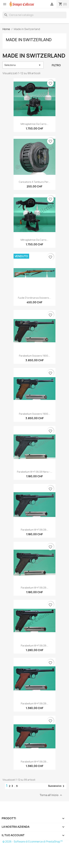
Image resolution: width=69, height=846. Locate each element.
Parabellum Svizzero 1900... (34, 355)
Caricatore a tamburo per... (34, 181)
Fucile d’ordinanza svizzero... (34, 297)
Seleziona (23, 65)
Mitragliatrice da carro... (34, 124)
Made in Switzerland (29, 39)
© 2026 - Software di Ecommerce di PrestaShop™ (33, 841)
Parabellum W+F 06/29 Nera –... (34, 471)
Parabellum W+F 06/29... (34, 529)
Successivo (56, 786)
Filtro (56, 65)
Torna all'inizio (51, 795)
